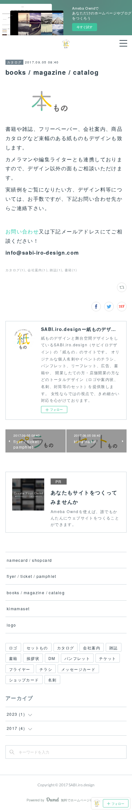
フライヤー (19, 669)
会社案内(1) (37, 270)
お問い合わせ (22, 231)
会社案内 (91, 647)
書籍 (13, 658)
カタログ (14, 62)
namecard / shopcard (29, 560)
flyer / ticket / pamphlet (31, 576)
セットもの (37, 647)
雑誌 (113, 647)
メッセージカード (78, 669)
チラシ (45, 669)
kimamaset (18, 608)
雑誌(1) (56, 270)
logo (11, 625)
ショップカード (24, 679)
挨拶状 (33, 658)
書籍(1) (71, 270)
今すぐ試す (85, 27)
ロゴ (13, 647)
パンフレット (77, 658)
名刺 (52, 679)
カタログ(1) (15, 270)
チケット (107, 658)
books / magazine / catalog (36, 592)
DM (51, 658)
